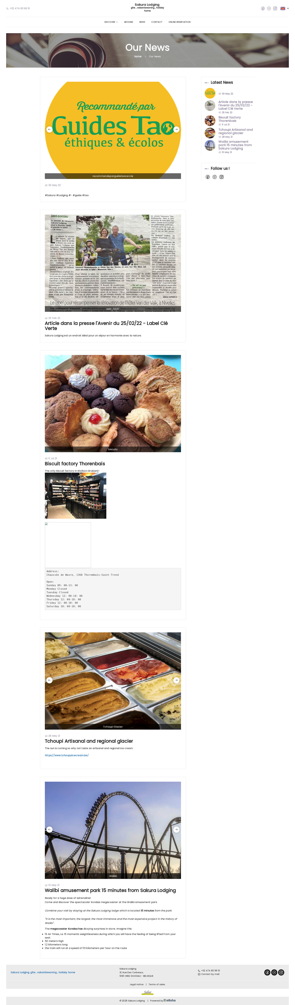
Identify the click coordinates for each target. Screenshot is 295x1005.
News (142, 22)
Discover (110, 22)
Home (138, 56)
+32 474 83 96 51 (210, 970)
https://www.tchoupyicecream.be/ (67, 755)
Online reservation (180, 22)
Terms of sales (157, 984)
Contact (156, 22)
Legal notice (137, 984)
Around (128, 22)
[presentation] (49, 129)
